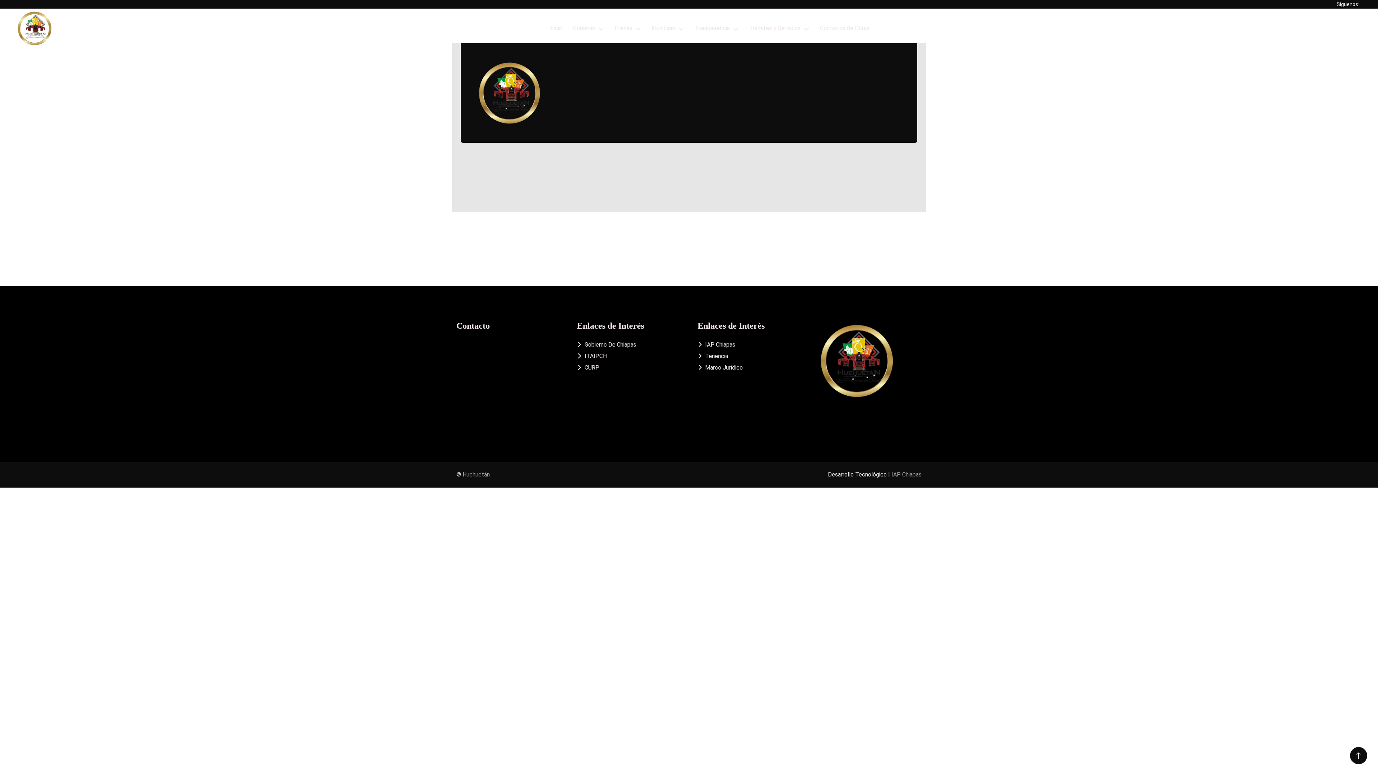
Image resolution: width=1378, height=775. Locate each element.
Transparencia (712, 28)
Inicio (555, 28)
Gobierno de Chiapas (610, 344)
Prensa (623, 28)
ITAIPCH (596, 356)
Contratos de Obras (845, 28)
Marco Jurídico (724, 367)
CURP (592, 367)
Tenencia (716, 356)
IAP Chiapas (720, 344)
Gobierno (584, 28)
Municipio (663, 28)
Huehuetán (476, 474)
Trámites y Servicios (775, 28)
